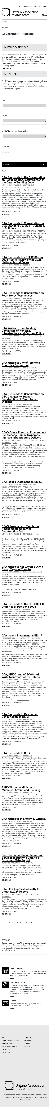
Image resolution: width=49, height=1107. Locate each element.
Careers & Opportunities (10, 1040)
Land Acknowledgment (38, 1095)
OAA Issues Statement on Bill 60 (22, 482)
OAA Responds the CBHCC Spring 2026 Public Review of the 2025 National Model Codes (22, 260)
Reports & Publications (12, 440)
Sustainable (28, 185)
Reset (4, 171)
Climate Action (29, 231)
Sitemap (6, 1095)
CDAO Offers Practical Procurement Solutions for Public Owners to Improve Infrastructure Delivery (24, 435)
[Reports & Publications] (24, 110)
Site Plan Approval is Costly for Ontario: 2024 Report (21, 890)
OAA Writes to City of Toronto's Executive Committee (21, 364)
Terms (17, 1095)
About (4, 1037)
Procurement (29, 440)
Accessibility (25, 1095)
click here (32, 590)
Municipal (33, 368)
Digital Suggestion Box (10, 1046)
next (30, 922)
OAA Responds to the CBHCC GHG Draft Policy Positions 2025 (23, 605)
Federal (41, 231)
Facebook (27, 1037)
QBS (24, 368)
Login (44, 6)
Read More (6, 214)
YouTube (27, 1046)
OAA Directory (24, 6)
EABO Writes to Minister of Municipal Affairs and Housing (21, 789)
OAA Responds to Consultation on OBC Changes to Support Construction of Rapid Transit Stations (23, 398)
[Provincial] (24, 140)
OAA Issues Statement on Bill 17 (22, 635)
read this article (23, 700)
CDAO (15, 443)
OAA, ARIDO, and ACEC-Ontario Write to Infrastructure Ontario (21, 676)
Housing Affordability (11, 188)
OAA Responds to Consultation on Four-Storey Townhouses (23, 294)
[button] (24, 106)
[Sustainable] (24, 125)
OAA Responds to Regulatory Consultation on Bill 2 (20, 715)
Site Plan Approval (31, 336)
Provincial (27, 188)
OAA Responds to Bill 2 (16, 753)
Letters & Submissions (11, 185)
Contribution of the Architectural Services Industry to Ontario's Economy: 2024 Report (22, 858)
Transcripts (36, 6)
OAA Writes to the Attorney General (24, 819)
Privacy (12, 1095)
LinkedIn (27, 1043)
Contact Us (6, 1049)
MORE (12, 978)
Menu (44, 16)
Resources (5, 27)
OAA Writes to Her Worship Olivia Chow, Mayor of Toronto (22, 568)
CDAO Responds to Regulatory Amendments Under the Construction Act (20, 529)
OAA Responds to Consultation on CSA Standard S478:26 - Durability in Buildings (23, 226)
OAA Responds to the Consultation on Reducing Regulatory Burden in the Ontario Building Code (23, 180)
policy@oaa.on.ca (8, 950)
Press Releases (8, 638)
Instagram (27, 1040)
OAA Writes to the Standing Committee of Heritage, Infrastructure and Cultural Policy (23, 331)
